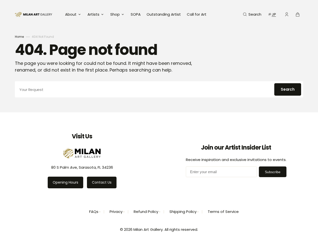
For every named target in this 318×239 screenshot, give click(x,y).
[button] (252, 14)
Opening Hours (65, 182)
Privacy (116, 211)
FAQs (93, 211)
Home (19, 37)
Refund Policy (146, 211)
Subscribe (272, 172)
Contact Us (102, 182)
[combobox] (159, 89)
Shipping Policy (183, 211)
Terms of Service (223, 211)
